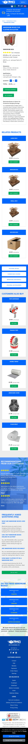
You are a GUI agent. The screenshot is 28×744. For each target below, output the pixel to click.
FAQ (14, 663)
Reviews (14, 666)
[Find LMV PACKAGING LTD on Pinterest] (16, 653)
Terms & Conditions (14, 700)
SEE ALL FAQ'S (14, 572)
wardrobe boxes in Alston (12, 105)
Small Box (14, 201)
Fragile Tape (14, 330)
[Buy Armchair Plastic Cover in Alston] (14, 405)
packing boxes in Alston (17, 118)
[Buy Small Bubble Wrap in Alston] (14, 374)
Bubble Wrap (14, 361)
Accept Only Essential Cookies (14, 740)
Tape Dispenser (14, 299)
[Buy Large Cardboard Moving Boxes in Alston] (14, 149)
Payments (14, 668)
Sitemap (14, 673)
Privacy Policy (14, 707)
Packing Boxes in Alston (11, 21)
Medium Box (14, 169)
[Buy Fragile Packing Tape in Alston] (14, 342)
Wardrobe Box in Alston (9, 22)
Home (3, 21)
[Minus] (11, 81)
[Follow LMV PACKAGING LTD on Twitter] (13, 653)
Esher (14, 690)
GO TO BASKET (8, 95)
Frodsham (14, 683)
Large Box (14, 138)
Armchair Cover (14, 393)
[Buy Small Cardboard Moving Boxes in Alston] (14, 212)
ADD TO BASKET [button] (14, 162)
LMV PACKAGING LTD (20, 723)
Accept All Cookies (14, 736)
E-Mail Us (14, 648)
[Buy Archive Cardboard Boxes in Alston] (14, 243)
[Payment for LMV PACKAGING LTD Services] (14, 719)
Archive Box (14, 232)
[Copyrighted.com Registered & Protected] (14, 715)
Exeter (14, 680)
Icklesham (14, 685)
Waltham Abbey (14, 693)
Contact (14, 661)
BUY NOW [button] (14, 323)
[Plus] (16, 81)
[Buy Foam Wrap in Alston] (14, 436)
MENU (23, 2)
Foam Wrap (14, 424)
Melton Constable (14, 688)
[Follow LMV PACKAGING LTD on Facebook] (10, 653)
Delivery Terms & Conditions (14, 702)
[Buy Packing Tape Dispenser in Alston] (14, 311)
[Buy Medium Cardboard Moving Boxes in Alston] (14, 181)
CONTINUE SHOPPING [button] (10, 89)
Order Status (14, 671)
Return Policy (14, 705)
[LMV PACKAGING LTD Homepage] (8, 2)
